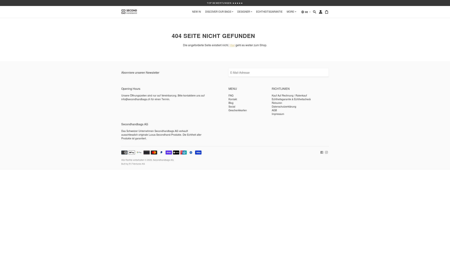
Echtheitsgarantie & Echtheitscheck (291, 99)
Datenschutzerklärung (284, 106)
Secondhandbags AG (163, 159)
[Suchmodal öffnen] (315, 12)
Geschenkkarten (238, 110)
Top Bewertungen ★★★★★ (225, 2)
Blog (231, 103)
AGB (274, 110)
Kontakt (233, 99)
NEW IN (196, 11)
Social (232, 106)
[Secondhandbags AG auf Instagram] (326, 152)
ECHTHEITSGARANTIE (269, 11)
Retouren (277, 103)
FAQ (231, 95)
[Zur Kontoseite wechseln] (321, 12)
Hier (232, 45)
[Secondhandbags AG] (129, 11)
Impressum (278, 114)
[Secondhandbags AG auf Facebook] (321, 152)
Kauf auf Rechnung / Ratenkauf (289, 95)
